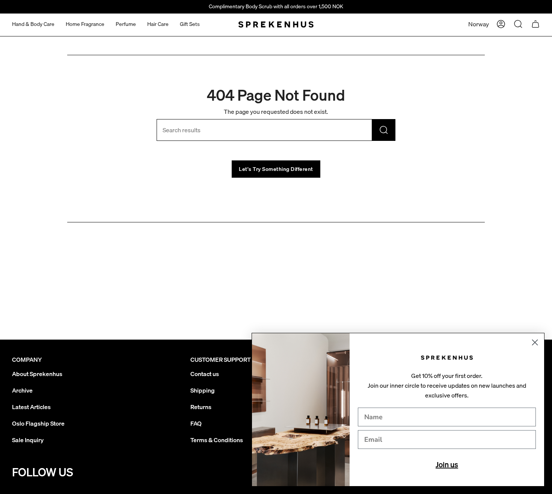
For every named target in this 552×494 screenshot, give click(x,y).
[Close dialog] (534, 342)
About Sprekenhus (37, 374)
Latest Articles (31, 407)
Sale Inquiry (28, 440)
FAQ (196, 423)
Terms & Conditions (216, 440)
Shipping (202, 390)
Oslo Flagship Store (38, 423)
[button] (33, 24)
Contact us (204, 374)
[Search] (383, 130)
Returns (200, 407)
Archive (22, 390)
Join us (447, 464)
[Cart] (535, 24)
